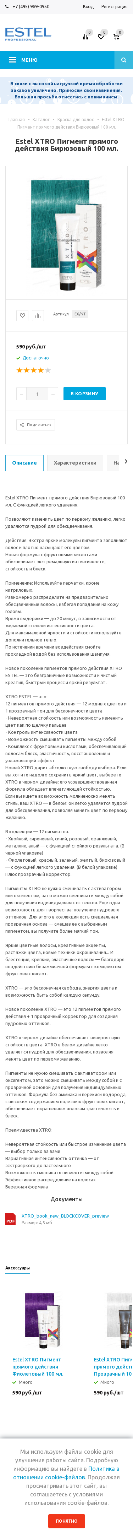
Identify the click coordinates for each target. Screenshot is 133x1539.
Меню (29, 60)
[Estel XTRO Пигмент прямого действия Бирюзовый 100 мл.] (66, 234)
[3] (34, 370)
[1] (19, 370)
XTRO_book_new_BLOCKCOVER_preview (65, 1215)
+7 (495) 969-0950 (30, 6)
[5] (48, 370)
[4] (41, 370)
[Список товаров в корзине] (121, 38)
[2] (27, 370)
